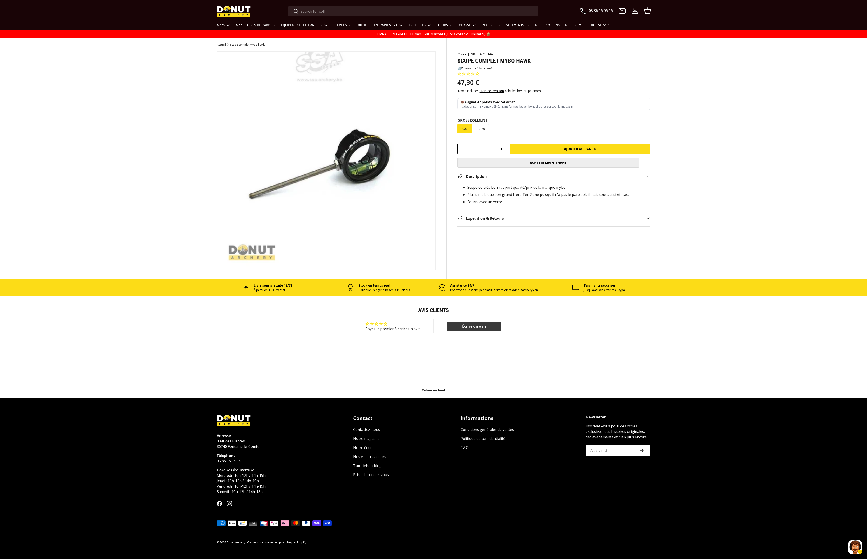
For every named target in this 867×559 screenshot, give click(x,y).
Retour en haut (433, 390)
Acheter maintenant (548, 162)
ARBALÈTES (417, 25)
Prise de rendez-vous (371, 474)
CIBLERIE (488, 25)
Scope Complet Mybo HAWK (247, 44)
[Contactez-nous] (622, 11)
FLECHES (340, 25)
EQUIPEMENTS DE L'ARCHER (301, 25)
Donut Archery (236, 542)
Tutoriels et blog (367, 465)
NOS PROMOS (575, 25)
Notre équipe (364, 447)
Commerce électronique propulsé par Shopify (276, 542)
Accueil (221, 44)
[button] (468, 73)
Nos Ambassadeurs (369, 456)
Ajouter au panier (580, 148)
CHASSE (465, 25)
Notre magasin (366, 438)
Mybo (461, 54)
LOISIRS (442, 25)
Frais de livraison (492, 90)
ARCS (221, 25)
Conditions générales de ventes (487, 429)
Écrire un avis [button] (474, 326)
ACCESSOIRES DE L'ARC (253, 25)
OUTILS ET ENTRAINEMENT (377, 25)
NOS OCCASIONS (547, 25)
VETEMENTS (515, 25)
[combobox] (413, 11)
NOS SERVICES (601, 25)
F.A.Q (465, 447)
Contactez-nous (366, 429)
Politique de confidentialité (483, 438)
